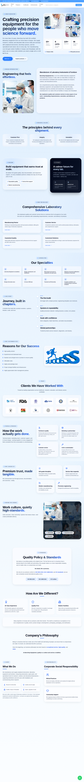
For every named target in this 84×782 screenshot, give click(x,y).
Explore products (20, 58)
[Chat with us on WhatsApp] (80, 778)
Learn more (7, 229)
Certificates (26, 4)
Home (7, 4)
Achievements (34, 4)
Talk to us (6, 58)
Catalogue (79, 4)
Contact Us (41, 5)
